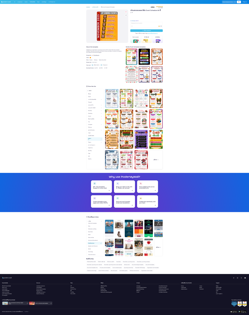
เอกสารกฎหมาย (219, 293)
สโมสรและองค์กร (110, 261)
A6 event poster (114, 270)
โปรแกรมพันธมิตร (5, 290)
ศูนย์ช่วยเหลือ (218, 287)
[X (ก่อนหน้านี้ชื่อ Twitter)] (241, 278)
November (118, 261)
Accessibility (218, 289)
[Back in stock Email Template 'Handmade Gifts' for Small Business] (138, 247)
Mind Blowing (96, 55)
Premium (72, 287)
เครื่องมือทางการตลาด (40, 292)
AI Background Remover (164, 289)
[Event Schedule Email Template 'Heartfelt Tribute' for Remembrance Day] (148, 247)
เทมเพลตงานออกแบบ (40, 285)
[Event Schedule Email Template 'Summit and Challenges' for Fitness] (138, 228)
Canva (182, 285)
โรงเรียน (72, 292)
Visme (200, 285)
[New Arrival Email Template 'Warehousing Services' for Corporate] (119, 247)
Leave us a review (5, 292)
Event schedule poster (117, 267)
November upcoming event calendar (94, 264)
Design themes (39, 290)
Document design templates (137, 264)
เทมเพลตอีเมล (39, 287)
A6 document (127, 264)
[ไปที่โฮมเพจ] (5, 2)
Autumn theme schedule (104, 270)
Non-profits (72, 293)
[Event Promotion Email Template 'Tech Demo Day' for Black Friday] (148, 228)
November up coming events (129, 261)
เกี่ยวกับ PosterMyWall (6, 285)
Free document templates (105, 267)
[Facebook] (233, 278)
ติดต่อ (217, 285)
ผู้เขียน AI (138, 290)
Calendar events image (91, 270)
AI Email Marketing (140, 289)
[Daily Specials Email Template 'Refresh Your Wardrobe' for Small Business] (119, 228)
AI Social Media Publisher (141, 287)
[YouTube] (245, 278)
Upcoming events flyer (128, 267)
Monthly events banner (134, 270)
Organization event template (153, 267)
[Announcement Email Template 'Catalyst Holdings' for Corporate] (129, 228)
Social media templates (41, 289)
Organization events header (147, 270)
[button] (126, 12)
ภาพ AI (137, 292)
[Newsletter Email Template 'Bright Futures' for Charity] (109, 247)
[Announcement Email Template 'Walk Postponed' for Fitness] (109, 228)
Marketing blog (104, 290)
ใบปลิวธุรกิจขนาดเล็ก (91, 261)
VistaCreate (183, 287)
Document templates (150, 264)
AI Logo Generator (162, 290)
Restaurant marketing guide (106, 292)
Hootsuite (201, 289)
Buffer (200, 287)
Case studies (4, 289)
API (216, 292)
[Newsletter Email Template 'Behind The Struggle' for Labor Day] (158, 228)
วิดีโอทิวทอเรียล (104, 285)
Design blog (103, 289)
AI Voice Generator (163, 287)
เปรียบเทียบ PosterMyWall (186, 282)
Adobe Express (184, 289)
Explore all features (40, 293)
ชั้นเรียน (102, 287)
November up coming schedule (143, 261)
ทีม (71, 290)
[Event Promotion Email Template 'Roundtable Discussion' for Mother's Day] (129, 247)
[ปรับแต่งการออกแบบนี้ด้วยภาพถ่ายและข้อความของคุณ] (107, 26)
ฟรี (71, 285)
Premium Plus (73, 289)
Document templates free (92, 267)
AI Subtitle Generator (163, 285)
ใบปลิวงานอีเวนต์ (101, 261)
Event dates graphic (124, 270)
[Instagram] (237, 278)
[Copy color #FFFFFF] (92, 57)
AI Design (138, 285)
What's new (4, 287)
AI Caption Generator (163, 292)
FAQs (217, 290)
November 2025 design (140, 267)
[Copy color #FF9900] (90, 57)
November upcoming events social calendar (113, 264)
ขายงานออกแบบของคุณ (7, 293)
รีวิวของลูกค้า (4, 295)
